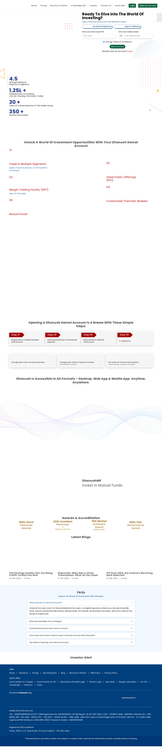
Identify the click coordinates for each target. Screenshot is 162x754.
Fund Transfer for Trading (21, 682)
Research (23, 673)
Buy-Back (110, 682)
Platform (28, 685)
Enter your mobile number (129, 32)
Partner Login (95, 682)
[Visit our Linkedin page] (137, 694)
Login (132, 5)
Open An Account (147, 5)
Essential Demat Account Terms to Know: (48, 628)
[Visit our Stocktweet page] (146, 694)
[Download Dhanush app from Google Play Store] (87, 493)
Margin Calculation (127, 682)
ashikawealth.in (129, 698)
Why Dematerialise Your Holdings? (45, 621)
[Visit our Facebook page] (123, 694)
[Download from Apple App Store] (24, 700)
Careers (93, 5)
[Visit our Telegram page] (141, 694)
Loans (39, 685)
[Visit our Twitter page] (132, 694)
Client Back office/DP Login (72, 682)
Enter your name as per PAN (93, 32)
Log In (130, 51)
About (34, 5)
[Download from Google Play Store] (14, 700)
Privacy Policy (111, 673)
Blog (63, 673)
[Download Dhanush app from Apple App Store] (97, 493)
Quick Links (120, 5)
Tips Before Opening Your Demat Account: (49, 642)
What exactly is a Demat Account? (45, 602)
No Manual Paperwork (102, 26)
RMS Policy (95, 673)
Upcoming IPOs (50, 673)
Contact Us (106, 5)
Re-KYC (144, 682)
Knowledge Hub (78, 5)
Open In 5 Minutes (132, 26)
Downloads (15, 685)
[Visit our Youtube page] (151, 694)
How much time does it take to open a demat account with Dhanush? (62, 635)
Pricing (43, 5)
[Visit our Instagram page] (128, 694)
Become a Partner (59, 5)
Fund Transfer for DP (46, 682)
